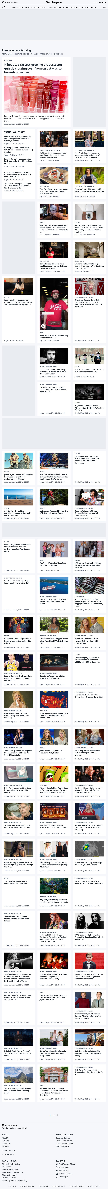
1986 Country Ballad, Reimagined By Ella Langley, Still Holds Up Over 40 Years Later (18, 752)
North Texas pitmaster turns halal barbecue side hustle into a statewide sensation (53, 266)
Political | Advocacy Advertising (14, 1180)
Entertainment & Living (84, 297)
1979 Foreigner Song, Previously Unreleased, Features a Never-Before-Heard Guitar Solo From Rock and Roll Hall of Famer (17, 977)
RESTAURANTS (7, 54)
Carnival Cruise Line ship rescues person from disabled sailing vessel (53, 601)
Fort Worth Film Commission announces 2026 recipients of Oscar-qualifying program (87, 155)
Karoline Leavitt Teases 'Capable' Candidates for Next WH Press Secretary (89, 827)
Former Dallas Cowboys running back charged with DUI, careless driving (18, 161)
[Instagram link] (11, 1154)
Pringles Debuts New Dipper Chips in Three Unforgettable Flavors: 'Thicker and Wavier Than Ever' (54, 790)
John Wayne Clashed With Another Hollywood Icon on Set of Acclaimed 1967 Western (18, 477)
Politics (27, 7)
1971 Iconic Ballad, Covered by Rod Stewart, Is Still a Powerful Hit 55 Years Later (53, 371)
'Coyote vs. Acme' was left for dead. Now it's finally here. (52, 677)
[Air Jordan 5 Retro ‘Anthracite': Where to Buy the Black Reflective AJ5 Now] (89, 392)
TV (31, 54)
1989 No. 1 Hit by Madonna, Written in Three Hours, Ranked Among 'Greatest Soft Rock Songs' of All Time (53, 938)
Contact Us (6, 1143)
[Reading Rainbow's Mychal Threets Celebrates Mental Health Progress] (89, 497)
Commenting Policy (27, 1186)
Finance (66, 7)
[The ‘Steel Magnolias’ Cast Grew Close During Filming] (54, 549)
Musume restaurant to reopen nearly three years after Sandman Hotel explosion (89, 266)
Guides (93, 7)
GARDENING (58, 54)
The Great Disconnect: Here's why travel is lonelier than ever (89, 370)
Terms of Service (93, 1186)
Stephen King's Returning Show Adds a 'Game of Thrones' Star (17, 826)
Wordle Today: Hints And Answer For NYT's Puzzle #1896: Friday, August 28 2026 (18, 997)
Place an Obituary (9, 1175)
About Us (5, 1138)
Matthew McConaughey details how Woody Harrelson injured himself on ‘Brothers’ (53, 155)
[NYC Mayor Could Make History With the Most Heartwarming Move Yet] (89, 549)
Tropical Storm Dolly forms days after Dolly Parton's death (88, 863)
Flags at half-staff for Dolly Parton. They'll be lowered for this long (17, 715)
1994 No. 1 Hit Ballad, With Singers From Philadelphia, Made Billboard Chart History (54, 976)
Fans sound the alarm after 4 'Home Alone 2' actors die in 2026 (89, 696)
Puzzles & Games (65, 1174)
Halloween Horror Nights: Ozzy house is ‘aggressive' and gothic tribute (17, 641)
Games (51, 7)
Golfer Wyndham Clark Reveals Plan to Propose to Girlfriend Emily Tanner (53, 1053)
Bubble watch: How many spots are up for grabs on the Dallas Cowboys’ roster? (17, 138)
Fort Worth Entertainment (50, 150)
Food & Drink (80, 596)
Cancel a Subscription (64, 1143)
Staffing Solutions (9, 1178)
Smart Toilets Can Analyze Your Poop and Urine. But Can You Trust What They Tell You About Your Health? (89, 228)
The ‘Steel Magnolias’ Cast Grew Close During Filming (53, 564)
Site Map (5, 1141)
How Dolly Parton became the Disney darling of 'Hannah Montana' (87, 752)
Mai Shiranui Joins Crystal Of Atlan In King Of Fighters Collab (53, 826)
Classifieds (74, 7)
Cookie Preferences (58, 1186)
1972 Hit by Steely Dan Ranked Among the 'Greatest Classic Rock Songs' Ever (89, 937)
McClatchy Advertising (11, 1164)
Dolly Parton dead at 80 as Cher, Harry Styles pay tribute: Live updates (17, 790)
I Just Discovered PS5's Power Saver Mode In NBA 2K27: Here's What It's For (53, 389)
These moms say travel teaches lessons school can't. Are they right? (17, 1090)
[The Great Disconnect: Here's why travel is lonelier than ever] (89, 356)
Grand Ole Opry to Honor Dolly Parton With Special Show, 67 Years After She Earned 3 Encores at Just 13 (89, 303)
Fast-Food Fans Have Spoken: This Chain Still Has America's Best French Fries (54, 715)
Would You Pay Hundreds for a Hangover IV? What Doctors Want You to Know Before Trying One (18, 302)
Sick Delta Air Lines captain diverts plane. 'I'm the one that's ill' (89, 1072)
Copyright (12, 1186)
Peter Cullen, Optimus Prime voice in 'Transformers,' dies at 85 (89, 882)
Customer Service (63, 1138)
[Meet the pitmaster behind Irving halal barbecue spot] (54, 304)
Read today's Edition (11, 2)
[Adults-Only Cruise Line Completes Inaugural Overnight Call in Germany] (18, 497)
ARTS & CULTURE (46, 54)
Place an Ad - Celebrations (12, 1172)
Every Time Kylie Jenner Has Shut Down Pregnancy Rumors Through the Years (18, 864)
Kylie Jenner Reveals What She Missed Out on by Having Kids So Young (88, 1053)
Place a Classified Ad (10, 1169)
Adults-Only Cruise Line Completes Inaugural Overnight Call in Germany (17, 513)
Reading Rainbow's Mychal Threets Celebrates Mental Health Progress (86, 513)
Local (42, 332)
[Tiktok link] (13, 1154)
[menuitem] (3, 7)
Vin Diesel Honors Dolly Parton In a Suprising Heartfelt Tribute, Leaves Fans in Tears (89, 790)
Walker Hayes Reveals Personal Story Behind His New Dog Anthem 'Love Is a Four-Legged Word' (17, 547)
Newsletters (64, 1171)
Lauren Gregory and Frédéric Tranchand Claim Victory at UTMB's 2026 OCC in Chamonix (87, 659)
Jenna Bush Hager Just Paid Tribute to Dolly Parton (51, 751)
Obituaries (58, 7)
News (14, 7)
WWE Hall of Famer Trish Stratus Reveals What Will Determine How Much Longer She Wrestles (54, 477)
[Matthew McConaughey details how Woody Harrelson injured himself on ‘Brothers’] (54, 139)
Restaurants (35, 7)
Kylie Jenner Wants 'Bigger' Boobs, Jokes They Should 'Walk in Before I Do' (54, 641)
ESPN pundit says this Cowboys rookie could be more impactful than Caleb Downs (17, 174)
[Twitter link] (5, 1154)
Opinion (44, 7)
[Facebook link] (3, 1154)
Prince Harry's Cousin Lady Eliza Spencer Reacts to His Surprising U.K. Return (53, 864)
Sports (20, 7)
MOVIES (26, 54)
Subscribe (102, 2)
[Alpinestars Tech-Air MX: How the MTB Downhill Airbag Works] (54, 497)
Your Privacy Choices (76, 1186)
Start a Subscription (64, 1141)
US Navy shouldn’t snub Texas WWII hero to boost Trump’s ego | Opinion (18, 149)
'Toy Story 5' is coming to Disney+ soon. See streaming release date (54, 901)
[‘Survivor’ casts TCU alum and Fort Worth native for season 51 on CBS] (89, 175)
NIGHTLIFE (18, 54)
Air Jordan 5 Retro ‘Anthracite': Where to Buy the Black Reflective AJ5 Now (89, 408)
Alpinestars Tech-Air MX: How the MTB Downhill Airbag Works (54, 512)
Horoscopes (63, 1177)
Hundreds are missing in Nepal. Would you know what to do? (17, 582)
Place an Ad (6, 1167)
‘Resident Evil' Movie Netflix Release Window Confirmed (16, 882)
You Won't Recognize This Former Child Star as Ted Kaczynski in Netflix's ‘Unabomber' (89, 976)
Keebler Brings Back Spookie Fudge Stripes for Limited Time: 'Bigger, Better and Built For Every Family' (89, 602)
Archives (5, 1146)
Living (8, 60)
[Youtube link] (8, 1154)
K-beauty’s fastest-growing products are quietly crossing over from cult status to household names (33, 68)
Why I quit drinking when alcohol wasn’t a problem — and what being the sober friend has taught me (54, 228)
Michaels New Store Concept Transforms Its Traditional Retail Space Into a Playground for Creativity (54, 1091)
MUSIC (36, 54)
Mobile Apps (64, 1167)
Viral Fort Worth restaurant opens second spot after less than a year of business (54, 191)
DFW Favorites (84, 7)
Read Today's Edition (67, 1164)
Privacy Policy (43, 1186)
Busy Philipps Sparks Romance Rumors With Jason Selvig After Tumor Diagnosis (88, 1016)
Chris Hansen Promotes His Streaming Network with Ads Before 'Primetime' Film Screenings (87, 459)
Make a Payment (62, 1146)
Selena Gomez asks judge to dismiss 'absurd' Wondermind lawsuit (16, 918)
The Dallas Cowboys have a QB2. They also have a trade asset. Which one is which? (17, 185)
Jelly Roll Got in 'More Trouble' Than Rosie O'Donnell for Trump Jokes (17, 1053)
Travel (6, 508)
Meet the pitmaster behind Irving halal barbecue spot (54, 336)
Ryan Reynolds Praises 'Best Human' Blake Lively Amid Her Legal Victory (87, 641)
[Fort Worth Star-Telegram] (54, 2)
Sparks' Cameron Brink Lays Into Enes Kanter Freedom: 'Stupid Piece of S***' (18, 678)
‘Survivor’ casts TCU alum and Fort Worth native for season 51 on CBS (89, 190)
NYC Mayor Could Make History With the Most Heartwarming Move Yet (88, 565)
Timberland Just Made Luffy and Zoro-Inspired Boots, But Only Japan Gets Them (53, 997)
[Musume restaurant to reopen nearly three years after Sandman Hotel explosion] (89, 250)
